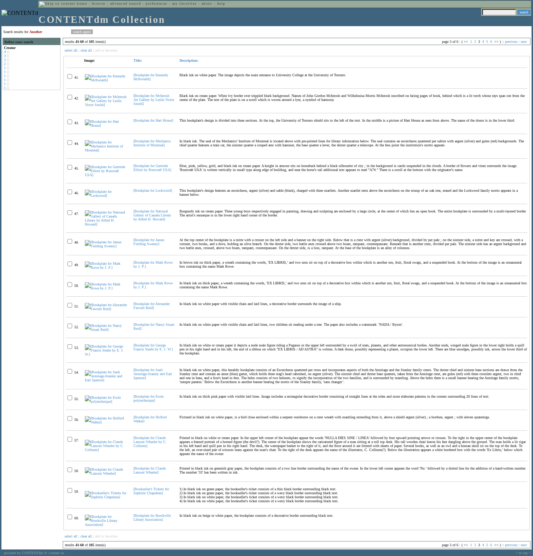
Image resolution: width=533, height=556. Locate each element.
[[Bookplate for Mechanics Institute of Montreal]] (106, 150)
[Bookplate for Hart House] (153, 120)
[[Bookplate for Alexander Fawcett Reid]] (106, 309)
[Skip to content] (57, 3)
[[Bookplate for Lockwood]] (106, 196)
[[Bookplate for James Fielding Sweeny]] (106, 246)
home (82, 3)
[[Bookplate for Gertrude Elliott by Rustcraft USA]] (106, 175)
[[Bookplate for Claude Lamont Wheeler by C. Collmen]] (106, 450)
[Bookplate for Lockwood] (152, 190)
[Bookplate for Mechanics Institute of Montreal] (152, 143)
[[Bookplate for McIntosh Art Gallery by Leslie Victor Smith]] (106, 105)
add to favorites (106, 50)
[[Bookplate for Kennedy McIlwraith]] (106, 80)
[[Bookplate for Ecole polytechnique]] (106, 401)
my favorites (184, 3)
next (524, 42)
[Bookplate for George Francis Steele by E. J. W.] (153, 347)
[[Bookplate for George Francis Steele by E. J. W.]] (106, 354)
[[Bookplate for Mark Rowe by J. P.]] (106, 267)
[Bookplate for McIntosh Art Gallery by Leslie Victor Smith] (153, 100)
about (207, 3)
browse (99, 3)
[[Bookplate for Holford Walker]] (106, 422)
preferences (156, 3)
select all (71, 50)
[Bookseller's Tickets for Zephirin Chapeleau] (151, 491)
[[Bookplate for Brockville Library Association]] (106, 525)
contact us (57, 553)
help (221, 3)
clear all (86, 50)
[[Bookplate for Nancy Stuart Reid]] (106, 330)
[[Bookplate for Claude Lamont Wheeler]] (106, 473)
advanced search (125, 3)
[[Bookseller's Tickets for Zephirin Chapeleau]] (106, 497)
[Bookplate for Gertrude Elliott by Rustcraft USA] (152, 168)
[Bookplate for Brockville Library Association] (152, 517)
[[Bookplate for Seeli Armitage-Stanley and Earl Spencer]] (106, 380)
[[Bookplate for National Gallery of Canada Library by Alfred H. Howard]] (106, 224)
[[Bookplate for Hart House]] (106, 125)
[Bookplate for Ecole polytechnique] (148, 398)
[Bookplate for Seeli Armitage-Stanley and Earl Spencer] (152, 374)
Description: (188, 60)
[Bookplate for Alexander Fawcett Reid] (151, 306)
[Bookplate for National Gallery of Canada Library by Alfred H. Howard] (152, 215)
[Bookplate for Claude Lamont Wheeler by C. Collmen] (150, 442)
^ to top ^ (523, 553)
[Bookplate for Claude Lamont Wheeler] (149, 470)
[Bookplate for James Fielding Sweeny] (148, 242)
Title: (137, 60)
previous (511, 42)
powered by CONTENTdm (25, 553)
